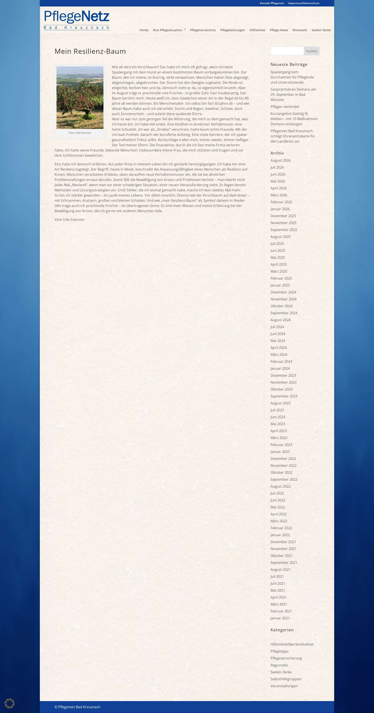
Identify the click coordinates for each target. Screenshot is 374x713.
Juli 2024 (277, 326)
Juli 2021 (277, 576)
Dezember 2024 (283, 292)
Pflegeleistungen (232, 30)
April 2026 (279, 188)
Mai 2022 (278, 507)
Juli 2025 (277, 243)
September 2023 (284, 396)
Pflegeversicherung (286, 658)
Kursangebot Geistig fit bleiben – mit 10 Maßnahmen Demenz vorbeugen (294, 118)
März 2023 (279, 437)
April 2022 (279, 514)
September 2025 (284, 229)
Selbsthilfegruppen (286, 679)
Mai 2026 (278, 181)
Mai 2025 (278, 257)
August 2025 (281, 236)
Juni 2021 (278, 583)
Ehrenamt (300, 30)
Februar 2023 (281, 444)
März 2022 (279, 521)
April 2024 (279, 347)
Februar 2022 (281, 528)
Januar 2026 (280, 209)
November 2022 (284, 465)
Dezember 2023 (283, 375)
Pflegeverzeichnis (203, 30)
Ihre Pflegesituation (167, 30)
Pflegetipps (280, 651)
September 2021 (284, 562)
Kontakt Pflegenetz (272, 3)
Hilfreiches (257, 30)
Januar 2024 (280, 368)
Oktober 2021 (282, 555)
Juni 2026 (278, 174)
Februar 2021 (281, 611)
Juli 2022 (277, 493)
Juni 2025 (278, 250)
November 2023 (284, 382)
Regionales (279, 665)
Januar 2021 (280, 618)
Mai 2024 (278, 340)
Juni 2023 (278, 417)
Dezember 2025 (283, 215)
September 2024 (284, 313)
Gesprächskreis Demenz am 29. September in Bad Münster (293, 94)
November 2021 (284, 548)
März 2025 (279, 271)
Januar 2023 (280, 451)
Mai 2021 (278, 590)
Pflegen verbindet (285, 106)
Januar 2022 (280, 534)
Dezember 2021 (283, 541)
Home (144, 30)
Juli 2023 (277, 410)
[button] (9, 703)
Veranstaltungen (284, 686)
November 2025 (284, 222)
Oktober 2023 (282, 389)
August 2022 (281, 486)
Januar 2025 (280, 285)
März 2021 (279, 604)
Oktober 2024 (282, 306)
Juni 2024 (278, 333)
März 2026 (279, 195)
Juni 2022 (278, 500)
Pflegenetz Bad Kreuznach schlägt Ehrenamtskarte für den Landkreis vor (293, 136)
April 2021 (279, 597)
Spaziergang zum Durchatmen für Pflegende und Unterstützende (292, 77)
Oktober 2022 (282, 472)
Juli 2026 (277, 167)
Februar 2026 (281, 202)
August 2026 (281, 160)
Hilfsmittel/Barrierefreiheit (292, 644)
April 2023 (279, 430)
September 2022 (284, 479)
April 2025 (279, 264)
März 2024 (279, 354)
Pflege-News (279, 30)
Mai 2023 (278, 424)
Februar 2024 (281, 361)
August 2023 (281, 403)
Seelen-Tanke (321, 30)
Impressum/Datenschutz (303, 3)
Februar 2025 (281, 278)
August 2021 (281, 569)
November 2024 (284, 299)
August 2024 (281, 319)
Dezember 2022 (283, 458)
